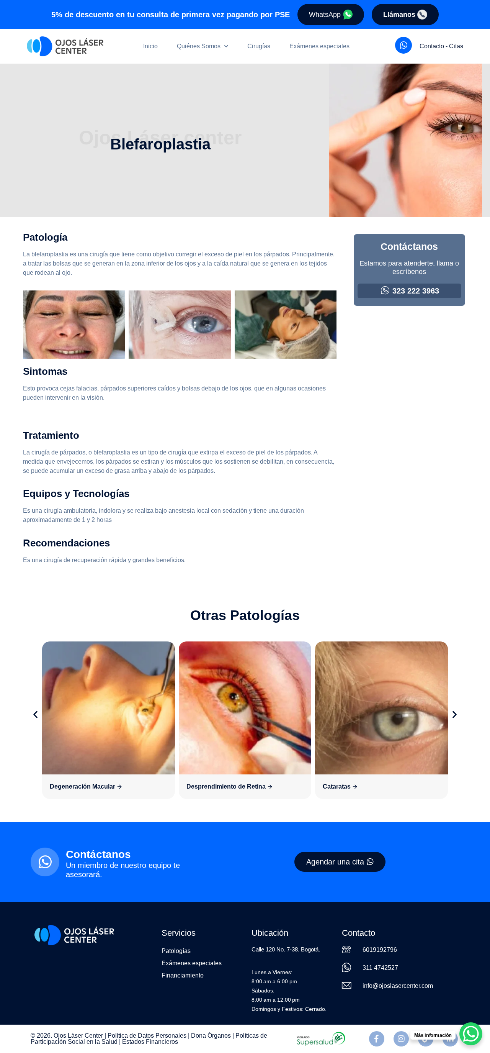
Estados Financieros (150, 1041)
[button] (35, 714)
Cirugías (258, 46)
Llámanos (399, 14)
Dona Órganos (211, 1035)
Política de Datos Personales (147, 1035)
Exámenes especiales (319, 46)
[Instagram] (401, 1038)
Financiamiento (183, 975)
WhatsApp (325, 14)
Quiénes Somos (198, 46)
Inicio (150, 46)
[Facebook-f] (376, 1038)
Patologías (176, 951)
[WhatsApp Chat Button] (470, 1033)
